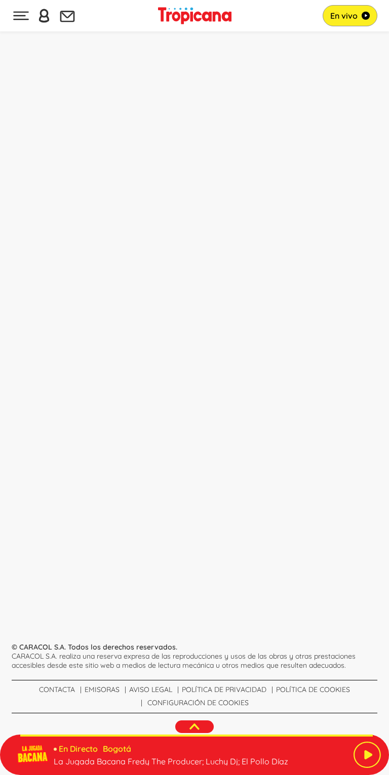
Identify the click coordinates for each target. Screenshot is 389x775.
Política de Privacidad (224, 689)
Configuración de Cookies (198, 702)
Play (367, 754)
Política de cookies (313, 689)
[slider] (196, 736)
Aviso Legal (150, 689)
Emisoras (102, 689)
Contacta (57, 689)
